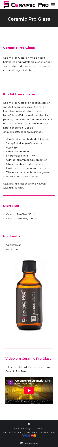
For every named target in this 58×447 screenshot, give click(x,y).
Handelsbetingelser (47, 432)
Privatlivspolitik (32, 432)
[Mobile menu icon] (53, 5)
